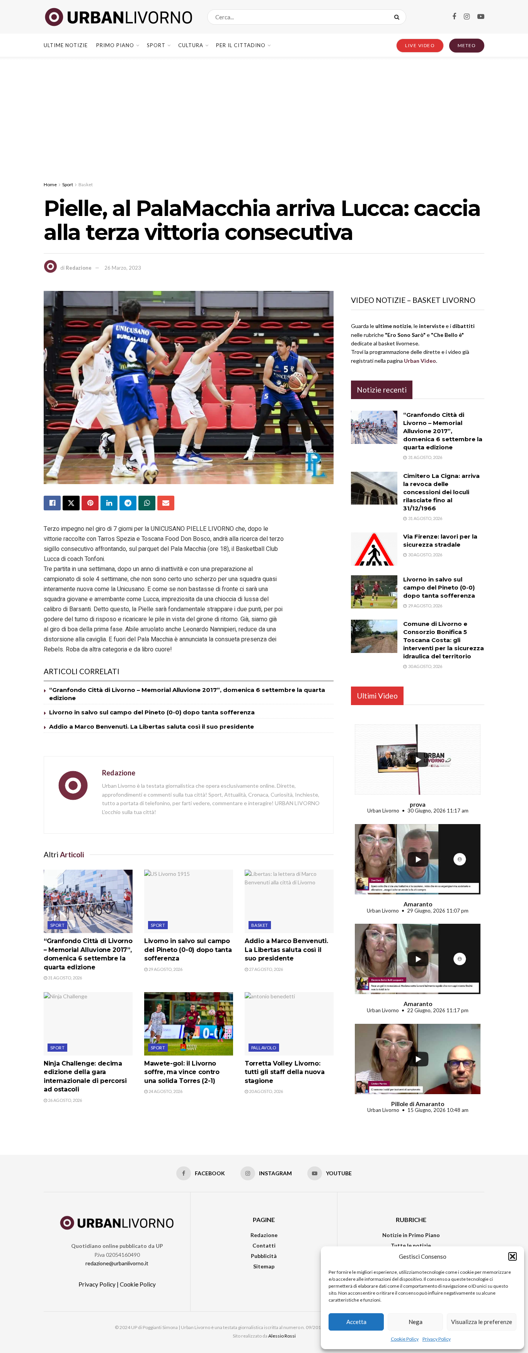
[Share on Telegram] (127, 503)
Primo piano (115, 45)
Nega (415, 1321)
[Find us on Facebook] (454, 16)
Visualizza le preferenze (481, 1321)
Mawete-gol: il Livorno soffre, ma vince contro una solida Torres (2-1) (182, 1072)
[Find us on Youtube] (480, 16)
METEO (467, 45)
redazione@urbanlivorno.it (116, 1263)
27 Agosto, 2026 (265, 969)
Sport (156, 45)
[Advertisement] (264, 115)
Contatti (264, 1245)
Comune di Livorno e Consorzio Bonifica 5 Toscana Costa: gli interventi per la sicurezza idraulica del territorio (443, 640)
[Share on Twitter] (71, 503)
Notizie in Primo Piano (411, 1235)
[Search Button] (398, 17)
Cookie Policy (405, 1339)
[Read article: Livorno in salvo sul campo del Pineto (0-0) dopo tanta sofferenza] (188, 901)
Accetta (356, 1321)
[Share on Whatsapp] (146, 503)
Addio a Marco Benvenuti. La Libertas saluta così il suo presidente (151, 726)
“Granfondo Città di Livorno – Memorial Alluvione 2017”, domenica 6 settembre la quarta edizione (442, 431)
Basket (85, 184)
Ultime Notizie (66, 45)
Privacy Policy (436, 1339)
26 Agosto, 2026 (64, 1100)
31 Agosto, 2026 (64, 977)
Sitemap (263, 1266)
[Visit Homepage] (119, 17)
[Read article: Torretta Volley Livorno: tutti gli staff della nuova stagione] (289, 1024)
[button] (512, 1256)
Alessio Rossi (282, 1336)
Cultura (190, 45)
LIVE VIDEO (420, 45)
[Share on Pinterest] (90, 503)
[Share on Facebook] (52, 503)
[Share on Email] (165, 503)
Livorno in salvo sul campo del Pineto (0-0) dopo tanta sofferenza (152, 712)
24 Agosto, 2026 (165, 1091)
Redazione (79, 268)
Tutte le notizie (411, 1245)
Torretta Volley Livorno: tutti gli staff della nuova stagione (284, 1072)
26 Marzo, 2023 (122, 268)
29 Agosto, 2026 (165, 969)
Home (50, 184)
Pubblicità (264, 1256)
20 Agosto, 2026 (265, 1091)
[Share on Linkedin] (109, 503)
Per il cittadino (241, 45)
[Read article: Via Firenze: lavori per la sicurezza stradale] (374, 549)
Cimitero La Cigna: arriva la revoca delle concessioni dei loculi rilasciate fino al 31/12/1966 (441, 492)
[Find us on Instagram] (467, 16)
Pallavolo (263, 1047)
